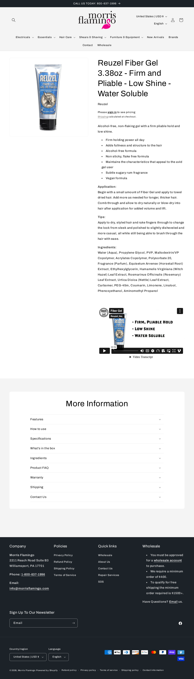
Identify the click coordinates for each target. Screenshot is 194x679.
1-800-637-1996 (33, 574)
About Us (104, 561)
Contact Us (105, 568)
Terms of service (108, 670)
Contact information (153, 670)
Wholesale (105, 555)
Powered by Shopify (47, 670)
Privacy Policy (63, 555)
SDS (101, 581)
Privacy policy (88, 670)
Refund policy (69, 670)
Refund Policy (63, 561)
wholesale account (168, 560)
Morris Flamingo (27, 670)
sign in (112, 112)
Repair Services (108, 575)
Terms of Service (65, 575)
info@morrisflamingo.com (29, 588)
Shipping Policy (64, 568)
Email (173, 601)
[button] (13, 20)
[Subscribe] (73, 623)
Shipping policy (130, 670)
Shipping (103, 116)
